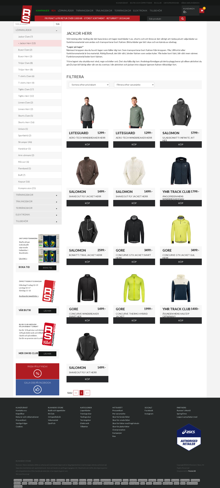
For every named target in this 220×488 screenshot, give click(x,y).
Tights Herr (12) (26, 96)
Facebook (149, 410)
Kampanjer (42, 10)
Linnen (125, 480)
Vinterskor (18, 486)
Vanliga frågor (22, 423)
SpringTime (182, 413)
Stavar (75, 483)
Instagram (149, 413)
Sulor (89, 483)
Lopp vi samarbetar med (187, 417)
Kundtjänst (122, 3)
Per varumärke (118, 413)
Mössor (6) (23, 161)
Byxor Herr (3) (25, 56)
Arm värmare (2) (26, 155)
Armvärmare (28, 480)
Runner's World (184, 410)
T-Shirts (149, 483)
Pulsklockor (195, 480)
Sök (58, 24)
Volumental (53, 420)
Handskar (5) (24, 148)
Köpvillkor (20, 413)
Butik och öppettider (141, 3)
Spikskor (48, 483)
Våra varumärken (190, 3)
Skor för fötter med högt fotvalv (125, 423)
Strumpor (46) (25, 142)
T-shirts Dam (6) (26, 76)
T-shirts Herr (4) (26, 82)
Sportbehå (57, 483)
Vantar (176, 483)
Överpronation (118, 430)
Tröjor (143, 483)
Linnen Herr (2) (25, 109)
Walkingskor (167, 483)
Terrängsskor (108, 483)
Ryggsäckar (33, 483)
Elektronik (140, 10)
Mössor (160, 480)
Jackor (89, 480)
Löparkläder (66, 10)
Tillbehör (156, 10)
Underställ (157, 483)
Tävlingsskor (104, 10)
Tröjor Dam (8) (25, 63)
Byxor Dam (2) (25, 49)
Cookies (19, 426)
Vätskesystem (192, 483)
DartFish (51, 423)
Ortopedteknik (171, 3)
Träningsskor (84, 10)
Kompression (105, 480)
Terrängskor (122, 10)
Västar (183, 483)
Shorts (41, 483)
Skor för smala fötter (121, 420)
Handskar (74, 480)
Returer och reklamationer (27, 417)
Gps (67, 480)
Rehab (24, 483)
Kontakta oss (21, 410)
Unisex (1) (23, 128)
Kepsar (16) (24, 181)
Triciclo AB (192, 471)
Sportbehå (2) (24, 135)
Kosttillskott (116, 480)
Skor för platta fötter (120, 426)
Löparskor (152, 480)
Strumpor (82, 483)
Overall (167, 480)
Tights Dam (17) (26, 89)
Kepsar (96, 480)
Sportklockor (66, 483)
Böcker (42, 480)
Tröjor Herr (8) (25, 69)
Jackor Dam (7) (25, 36)
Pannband (175, 480)
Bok (47, 480)
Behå (36, 480)
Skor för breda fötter (121, 417)
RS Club (158, 3)
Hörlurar (83, 480)
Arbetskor (18, 480)
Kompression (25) (27, 188)
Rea (53, 10)
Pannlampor (185, 480)
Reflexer (17, 483)
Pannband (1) (24, 168)
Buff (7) (21, 175)
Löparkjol (133, 480)
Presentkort (21, 420)
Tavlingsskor (97, 483)
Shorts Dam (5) (25, 115)
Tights (117, 483)
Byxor (53, 480)
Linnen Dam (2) (25, 102)
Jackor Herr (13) (28, 43)
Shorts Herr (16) (26, 122)
